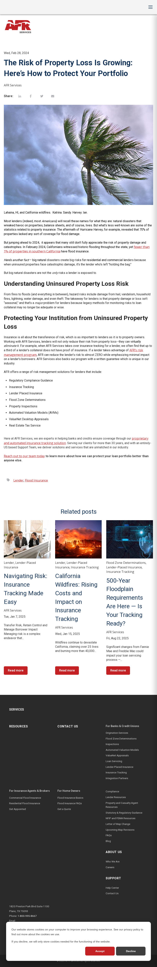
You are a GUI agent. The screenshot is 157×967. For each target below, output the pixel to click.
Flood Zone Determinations (126, 563)
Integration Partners (117, 778)
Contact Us (112, 893)
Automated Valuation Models (122, 749)
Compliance (112, 791)
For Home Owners (68, 790)
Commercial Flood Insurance (25, 797)
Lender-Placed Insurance (124, 567)
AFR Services (13, 85)
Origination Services (117, 732)
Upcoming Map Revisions (120, 829)
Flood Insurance (36, 480)
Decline (131, 951)
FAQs (109, 835)
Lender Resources (116, 797)
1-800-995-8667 (27, 915)
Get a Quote (64, 809)
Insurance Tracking (85, 567)
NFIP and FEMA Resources (120, 818)
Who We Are (112, 861)
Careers (110, 867)
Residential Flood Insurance (24, 803)
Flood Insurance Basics (70, 797)
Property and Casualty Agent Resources (122, 805)
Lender (18, 480)
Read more (16, 670)
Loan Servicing (114, 761)
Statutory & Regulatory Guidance (124, 812)
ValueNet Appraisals (117, 755)
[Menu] (150, 7)
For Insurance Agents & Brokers (29, 790)
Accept (100, 951)
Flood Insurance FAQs (69, 803)
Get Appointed (17, 809)
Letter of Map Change (118, 823)
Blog (108, 841)
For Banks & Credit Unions (122, 726)
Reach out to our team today (24, 456)
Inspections (112, 744)
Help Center (112, 887)
